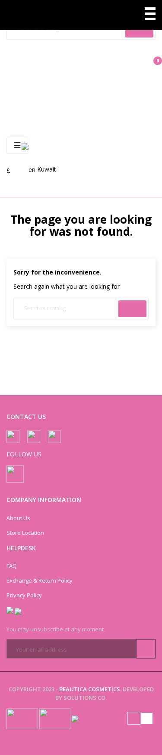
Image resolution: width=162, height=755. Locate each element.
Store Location (25, 533)
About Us (18, 518)
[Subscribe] (146, 648)
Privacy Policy (24, 595)
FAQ (11, 566)
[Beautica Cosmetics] (40, 15)
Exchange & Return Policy (39, 580)
